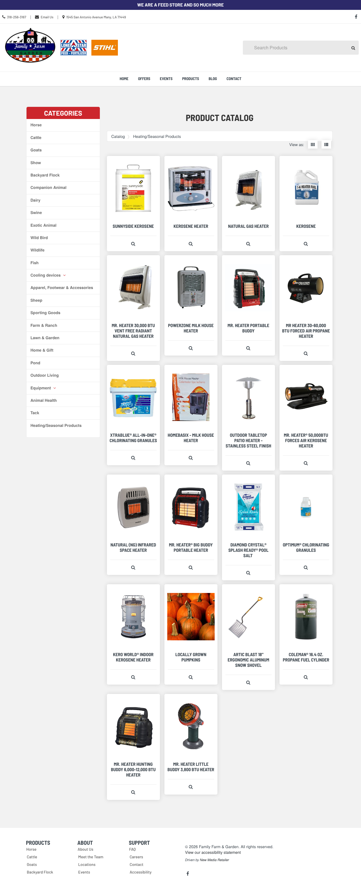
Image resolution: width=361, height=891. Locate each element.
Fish (34, 263)
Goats (36, 150)
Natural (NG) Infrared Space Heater (133, 547)
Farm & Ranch (43, 325)
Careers (136, 856)
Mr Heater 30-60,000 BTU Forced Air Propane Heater (306, 331)
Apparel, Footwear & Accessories (61, 287)
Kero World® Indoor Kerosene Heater (133, 657)
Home (124, 78)
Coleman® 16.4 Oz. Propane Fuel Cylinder (306, 657)
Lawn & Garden (45, 338)
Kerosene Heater (190, 226)
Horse (36, 125)
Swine (36, 212)
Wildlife (37, 250)
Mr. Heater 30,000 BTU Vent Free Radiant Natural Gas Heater (133, 331)
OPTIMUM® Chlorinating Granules (306, 547)
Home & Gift (41, 350)
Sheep (36, 300)
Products (190, 78)
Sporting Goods (45, 313)
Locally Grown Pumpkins (190, 657)
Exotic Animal (43, 225)
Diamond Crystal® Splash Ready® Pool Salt (248, 550)
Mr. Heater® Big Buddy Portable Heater (191, 547)
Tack (34, 413)
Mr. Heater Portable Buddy (248, 328)
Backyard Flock (45, 175)
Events (166, 78)
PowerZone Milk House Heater (191, 328)
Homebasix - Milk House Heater (191, 438)
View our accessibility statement (213, 852)
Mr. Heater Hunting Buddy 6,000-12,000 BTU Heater (133, 770)
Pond (35, 363)
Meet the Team (90, 856)
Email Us (47, 17)
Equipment (41, 388)
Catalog (118, 136)
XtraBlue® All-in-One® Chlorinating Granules (133, 438)
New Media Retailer (214, 860)
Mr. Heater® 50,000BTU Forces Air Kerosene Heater (306, 441)
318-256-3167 (16, 17)
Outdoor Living (44, 375)
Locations (86, 864)
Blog (213, 78)
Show (35, 163)
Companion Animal (48, 187)
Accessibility (141, 872)
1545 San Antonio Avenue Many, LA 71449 (96, 17)
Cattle (35, 137)
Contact (233, 78)
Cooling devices (46, 275)
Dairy (35, 200)
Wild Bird (39, 238)
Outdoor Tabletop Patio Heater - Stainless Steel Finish (248, 441)
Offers (144, 78)
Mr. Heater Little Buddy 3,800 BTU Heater (191, 767)
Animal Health (43, 400)
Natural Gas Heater (248, 226)
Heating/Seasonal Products (56, 425)
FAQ (132, 849)
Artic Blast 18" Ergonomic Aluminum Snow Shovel (248, 660)
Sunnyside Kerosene (133, 226)
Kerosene (306, 226)
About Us (85, 849)
